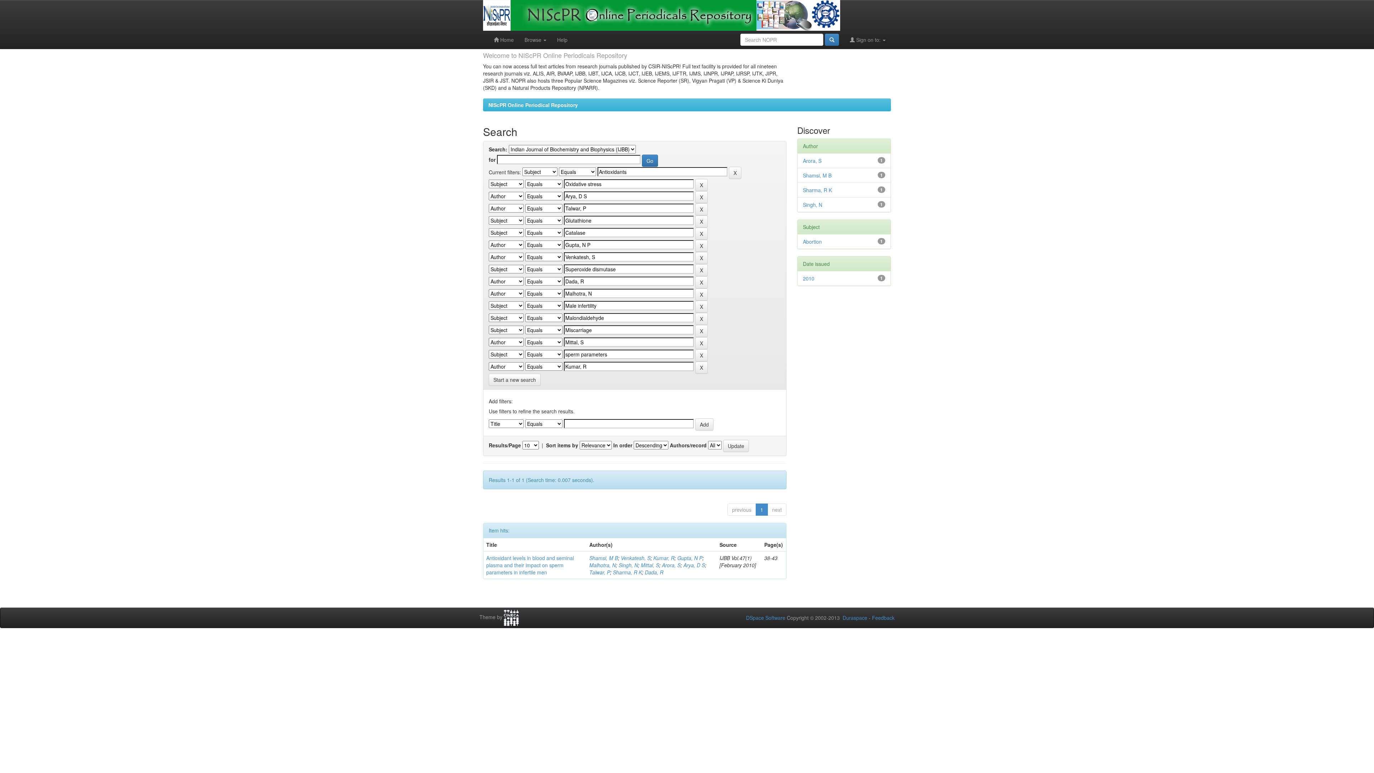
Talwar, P (599, 572)
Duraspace (855, 617)
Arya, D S (694, 565)
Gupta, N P (689, 557)
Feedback (883, 617)
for (492, 159)
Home (506, 39)
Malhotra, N (602, 565)
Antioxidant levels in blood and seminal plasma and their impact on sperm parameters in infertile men (530, 565)
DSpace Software (765, 617)
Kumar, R (663, 557)
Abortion (812, 241)
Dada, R (654, 572)
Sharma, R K (627, 572)
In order (622, 445)
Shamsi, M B (603, 557)
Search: (498, 149)
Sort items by (562, 445)
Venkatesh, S (636, 557)
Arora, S (671, 565)
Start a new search (514, 379)
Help (562, 39)
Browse (534, 39)
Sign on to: (868, 39)
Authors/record (688, 445)
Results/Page (505, 445)
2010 (808, 278)
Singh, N (628, 565)
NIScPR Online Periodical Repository (533, 104)
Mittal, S (650, 565)
